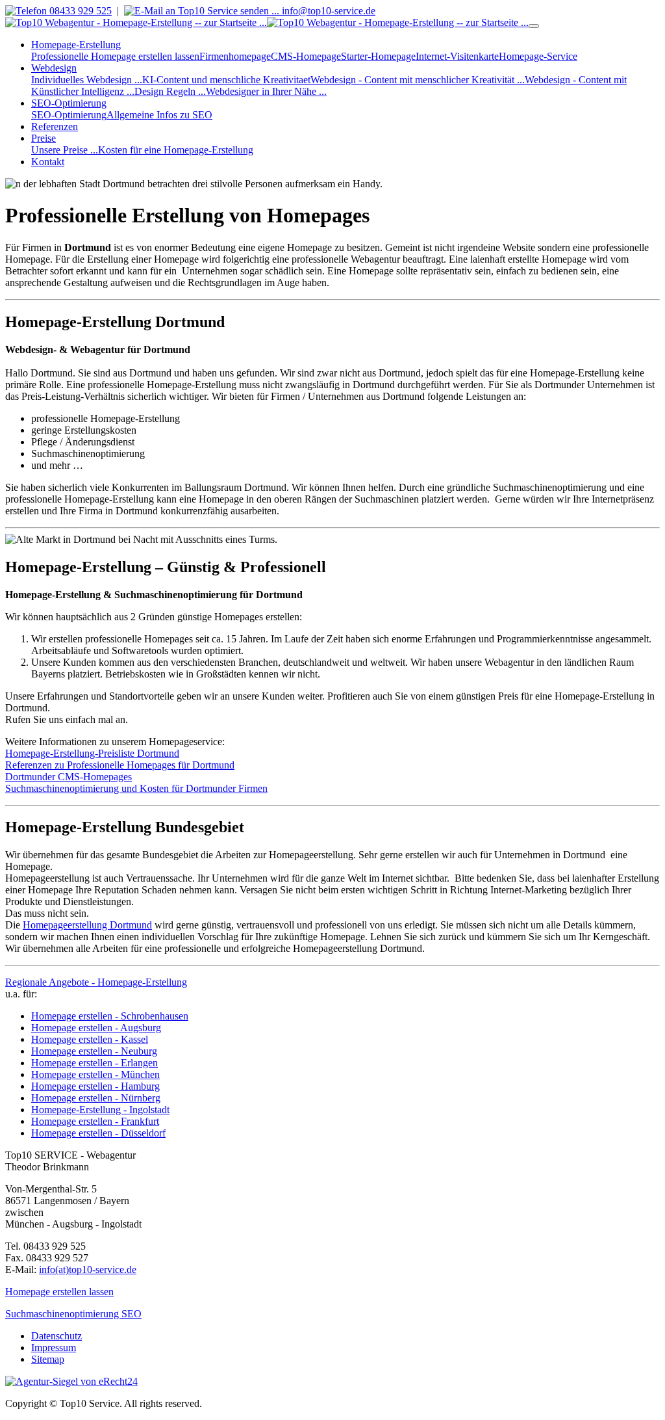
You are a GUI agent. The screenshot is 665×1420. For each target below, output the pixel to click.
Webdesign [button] (54, 67)
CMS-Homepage (306, 56)
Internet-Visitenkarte (457, 56)
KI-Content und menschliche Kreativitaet (226, 79)
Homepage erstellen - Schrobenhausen (109, 1015)
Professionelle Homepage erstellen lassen (115, 56)
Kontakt (47, 161)
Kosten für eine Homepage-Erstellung (175, 149)
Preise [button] (43, 138)
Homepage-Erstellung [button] (76, 44)
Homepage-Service (538, 56)
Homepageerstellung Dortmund (87, 924)
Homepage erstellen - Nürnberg (95, 1097)
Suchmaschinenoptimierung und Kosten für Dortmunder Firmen (136, 788)
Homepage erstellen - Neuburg (94, 1051)
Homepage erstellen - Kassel (89, 1039)
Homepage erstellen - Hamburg (95, 1086)
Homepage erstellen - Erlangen (94, 1062)
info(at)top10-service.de (87, 1269)
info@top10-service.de (327, 10)
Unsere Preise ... (64, 149)
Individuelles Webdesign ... (86, 79)
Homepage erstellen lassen (59, 1291)
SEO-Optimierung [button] (69, 103)
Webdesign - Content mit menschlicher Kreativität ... (417, 79)
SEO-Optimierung (69, 114)
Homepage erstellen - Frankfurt (95, 1121)
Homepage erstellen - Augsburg (96, 1027)
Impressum (53, 1347)
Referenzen (54, 126)
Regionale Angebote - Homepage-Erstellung (96, 982)
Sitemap (47, 1359)
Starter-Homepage (378, 56)
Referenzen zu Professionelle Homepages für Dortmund (119, 764)
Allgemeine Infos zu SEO (159, 114)
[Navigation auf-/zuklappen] (534, 26)
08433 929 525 (79, 10)
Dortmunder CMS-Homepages (68, 776)
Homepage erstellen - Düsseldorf (98, 1132)
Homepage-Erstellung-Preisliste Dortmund (92, 753)
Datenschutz (56, 1335)
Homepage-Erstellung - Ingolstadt (100, 1109)
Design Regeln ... (170, 91)
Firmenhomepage (235, 56)
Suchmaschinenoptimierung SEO (73, 1313)
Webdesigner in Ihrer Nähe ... (266, 91)
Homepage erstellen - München (95, 1074)
